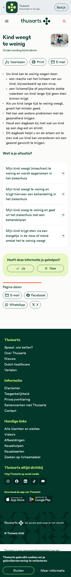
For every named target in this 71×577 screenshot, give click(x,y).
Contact (10, 411)
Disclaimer (12, 388)
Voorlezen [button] (17, 62)
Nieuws (9, 359)
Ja (23, 268)
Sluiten (18, 570)
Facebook (38, 295)
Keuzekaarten (14, 451)
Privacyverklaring (17, 399)
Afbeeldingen (14, 440)
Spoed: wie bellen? (18, 347)
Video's (9, 434)
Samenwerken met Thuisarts (25, 405)
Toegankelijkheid (16, 394)
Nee (53, 268)
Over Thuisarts (15, 353)
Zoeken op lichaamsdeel (22, 457)
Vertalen (10, 370)
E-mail (60, 62)
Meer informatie (53, 570)
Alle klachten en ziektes (22, 429)
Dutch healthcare (17, 364)
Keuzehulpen (13, 446)
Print (40, 62)
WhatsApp (17, 305)
